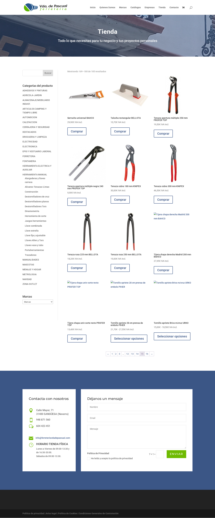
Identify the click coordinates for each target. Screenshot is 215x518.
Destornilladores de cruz (37, 196)
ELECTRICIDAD (30, 141)
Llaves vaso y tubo (34, 245)
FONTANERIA (29, 161)
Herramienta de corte (35, 216)
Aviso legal (51, 513)
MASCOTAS (28, 264)
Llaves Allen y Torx (34, 240)
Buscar (48, 73)
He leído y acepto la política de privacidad (112, 458)
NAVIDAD (27, 279)
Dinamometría (32, 211)
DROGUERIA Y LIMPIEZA (35, 137)
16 (147, 354)
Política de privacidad (33, 513)
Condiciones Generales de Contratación (99, 513)
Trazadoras (30, 255)
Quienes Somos (107, 7)
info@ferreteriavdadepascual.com (53, 438)
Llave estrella (32, 230)
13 (132, 354)
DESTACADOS (29, 132)
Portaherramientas (34, 250)
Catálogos (135, 7)
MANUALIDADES (31, 259)
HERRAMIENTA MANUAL (35, 174)
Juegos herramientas (35, 221)
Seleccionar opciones (129, 338)
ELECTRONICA (30, 146)
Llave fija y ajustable (35, 235)
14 (137, 354)
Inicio (93, 7)
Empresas (150, 7)
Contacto (174, 7)
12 (127, 354)
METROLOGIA (30, 274)
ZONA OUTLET (30, 284)
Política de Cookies (67, 513)
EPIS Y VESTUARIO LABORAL (37, 151)
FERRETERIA (29, 156)
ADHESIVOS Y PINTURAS (35, 90)
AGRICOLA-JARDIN (32, 95)
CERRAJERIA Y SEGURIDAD (36, 127)
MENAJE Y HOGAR (32, 269)
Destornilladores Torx (35, 206)
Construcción (31, 191)
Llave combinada (33, 226)
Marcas (123, 7)
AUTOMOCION (30, 117)
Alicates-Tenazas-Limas (37, 187)
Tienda (162, 7)
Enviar (176, 454)
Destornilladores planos (37, 201)
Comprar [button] (77, 131)
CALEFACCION (30, 122)
